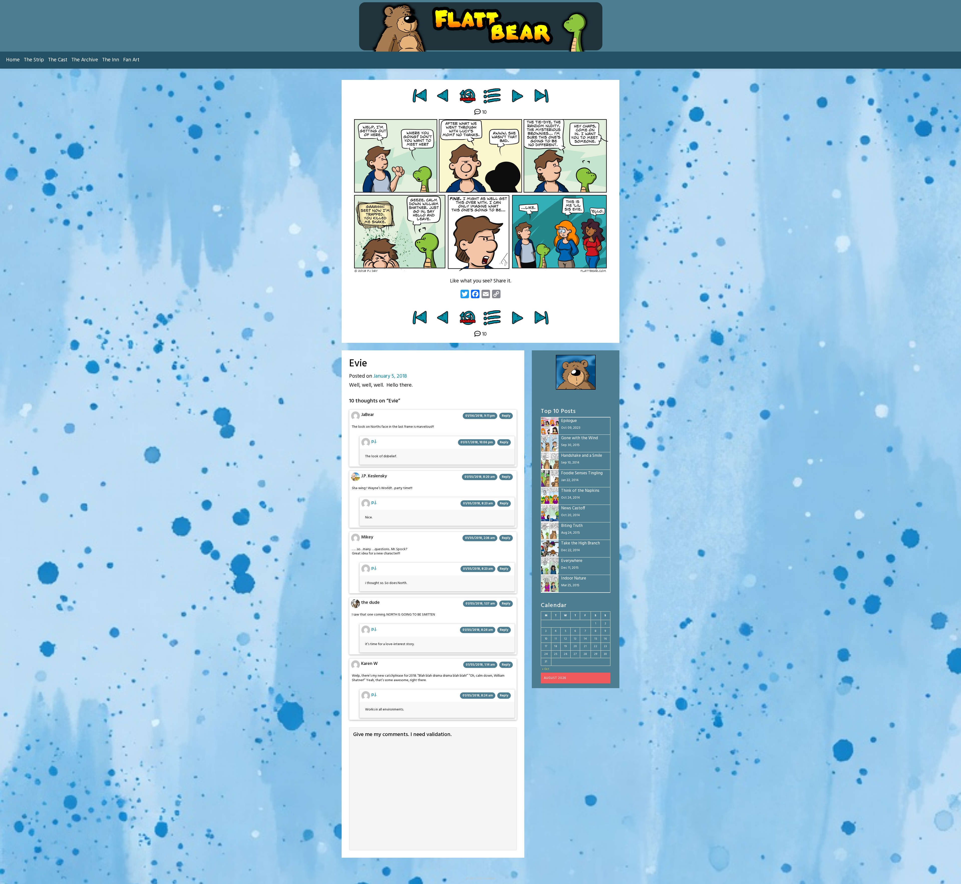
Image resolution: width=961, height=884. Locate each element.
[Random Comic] (467, 96)
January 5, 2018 (390, 376)
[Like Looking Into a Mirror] (517, 96)
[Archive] (492, 96)
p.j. (374, 441)
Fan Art (131, 60)
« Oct (545, 669)
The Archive (84, 60)
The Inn (110, 60)
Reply (506, 415)
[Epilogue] (541, 96)
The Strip (34, 60)
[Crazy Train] (443, 96)
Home (13, 60)
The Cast (57, 60)
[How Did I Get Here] (419, 96)
